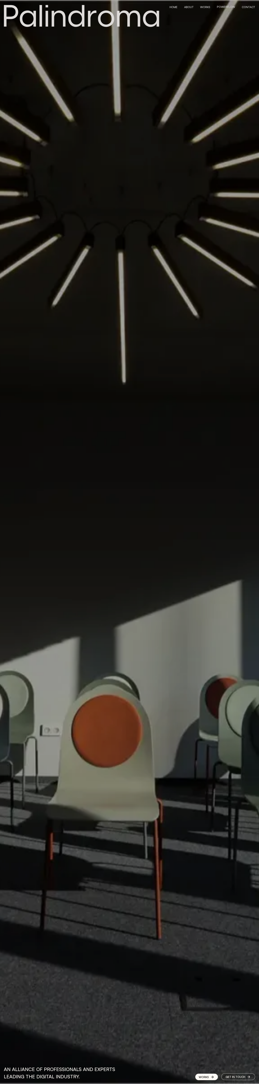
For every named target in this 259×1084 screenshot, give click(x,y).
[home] (81, 16)
